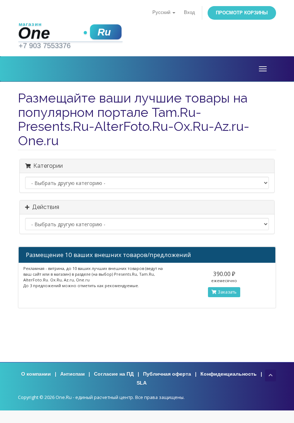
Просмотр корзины (242, 12)
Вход (189, 12)
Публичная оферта (167, 374)
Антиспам (72, 374)
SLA (142, 383)
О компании (36, 374)
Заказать (227, 292)
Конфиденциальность (228, 374)
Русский (162, 12)
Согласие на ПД (114, 374)
